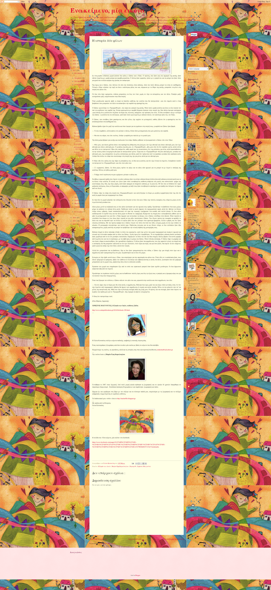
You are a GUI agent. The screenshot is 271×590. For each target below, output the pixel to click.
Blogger (137, 575)
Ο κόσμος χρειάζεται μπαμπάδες (78, 154)
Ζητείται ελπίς (78, 175)
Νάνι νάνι (77, 172)
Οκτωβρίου (78, 81)
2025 (74, 44)
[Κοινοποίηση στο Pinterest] (146, 463)
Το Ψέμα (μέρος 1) (198, 146)
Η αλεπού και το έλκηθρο (79, 187)
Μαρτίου (78, 203)
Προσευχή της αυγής (78, 192)
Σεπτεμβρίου (79, 84)
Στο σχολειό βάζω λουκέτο (79, 160)
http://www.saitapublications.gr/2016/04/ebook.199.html (111, 310)
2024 (74, 48)
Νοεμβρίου (78, 78)
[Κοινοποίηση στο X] (141, 463)
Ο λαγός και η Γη (79, 109)
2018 (74, 67)
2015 (74, 221)
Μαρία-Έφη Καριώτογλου (120, 466)
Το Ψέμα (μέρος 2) (198, 89)
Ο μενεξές (77, 133)
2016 (74, 218)
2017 (74, 70)
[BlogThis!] (139, 463)
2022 (74, 54)
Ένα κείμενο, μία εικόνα (107, 10)
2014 (74, 224)
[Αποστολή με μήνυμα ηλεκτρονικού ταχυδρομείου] (136, 463)
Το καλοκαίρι (78, 136)
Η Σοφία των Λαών (104, 466)
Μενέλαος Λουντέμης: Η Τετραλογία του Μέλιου (193, 175)
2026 (74, 41)
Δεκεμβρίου (78, 73)
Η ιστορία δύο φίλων (78, 104)
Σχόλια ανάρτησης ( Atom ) (107, 543)
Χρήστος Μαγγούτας (144, 466)
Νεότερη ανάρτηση (98, 539)
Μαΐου (77, 197)
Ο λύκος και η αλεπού (78, 119)
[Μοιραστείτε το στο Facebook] (143, 463)
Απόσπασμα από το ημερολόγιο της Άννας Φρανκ (79, 166)
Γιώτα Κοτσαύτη (193, 388)
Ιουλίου (77, 94)
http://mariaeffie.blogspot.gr (126, 398)
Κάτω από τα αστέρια (78, 140)
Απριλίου (78, 200)
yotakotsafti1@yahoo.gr (165, 350)
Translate (194, 74)
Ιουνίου (77, 98)
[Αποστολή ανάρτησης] (132, 463)
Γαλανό (76, 100)
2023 (74, 51)
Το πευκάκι (77, 144)
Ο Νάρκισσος (78, 123)
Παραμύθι (133, 466)
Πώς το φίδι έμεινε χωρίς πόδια (79, 113)
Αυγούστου (78, 89)
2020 (74, 61)
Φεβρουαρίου (79, 207)
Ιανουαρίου (79, 212)
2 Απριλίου (198, 325)
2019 (74, 64)
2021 (74, 57)
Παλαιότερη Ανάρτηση (173, 539)
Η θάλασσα (78, 183)
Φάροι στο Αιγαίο (77, 179)
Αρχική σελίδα (134, 539)
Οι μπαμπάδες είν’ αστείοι (78, 148)
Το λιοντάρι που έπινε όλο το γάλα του (79, 128)
